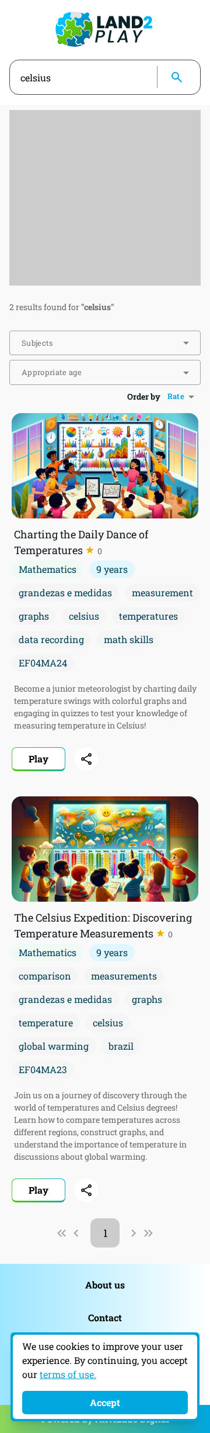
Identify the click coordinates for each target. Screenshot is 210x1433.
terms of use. (68, 1374)
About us (105, 1285)
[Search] (177, 77)
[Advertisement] (105, 198)
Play (38, 758)
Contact (105, 1317)
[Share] (86, 759)
